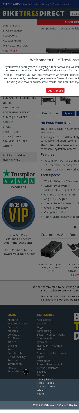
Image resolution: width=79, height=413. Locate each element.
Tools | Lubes (45, 382)
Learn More (55, 90)
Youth (40, 394)
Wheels (41, 390)
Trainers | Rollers (47, 386)
